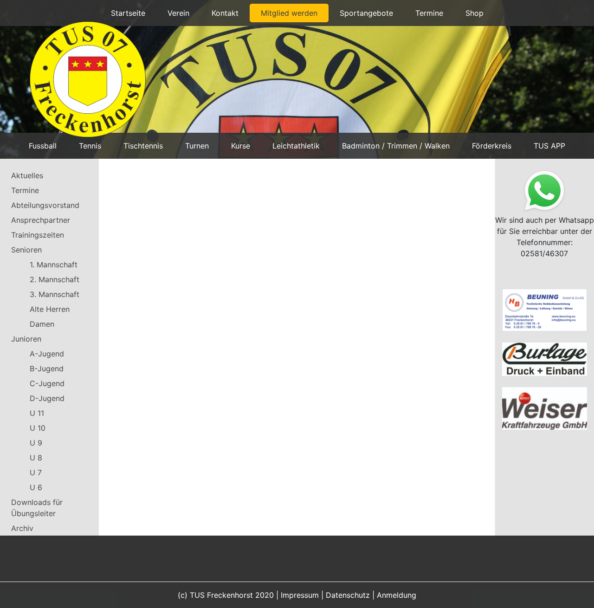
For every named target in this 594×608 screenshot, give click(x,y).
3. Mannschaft (54, 294)
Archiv (22, 528)
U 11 (37, 413)
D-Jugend (47, 398)
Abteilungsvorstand (45, 205)
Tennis (90, 145)
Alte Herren (50, 309)
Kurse (240, 145)
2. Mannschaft (54, 279)
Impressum (300, 595)
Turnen (197, 145)
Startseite (128, 13)
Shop (474, 13)
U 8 (36, 457)
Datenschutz (348, 595)
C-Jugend (47, 383)
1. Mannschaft (53, 264)
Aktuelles (27, 175)
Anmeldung (396, 595)
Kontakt (225, 13)
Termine (429, 13)
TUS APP (549, 145)
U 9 (36, 442)
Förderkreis (491, 145)
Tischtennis (143, 145)
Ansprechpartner (40, 220)
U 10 (37, 428)
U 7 (36, 472)
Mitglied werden (289, 13)
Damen (42, 324)
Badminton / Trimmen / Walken (396, 145)
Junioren (26, 338)
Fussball (43, 145)
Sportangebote (366, 13)
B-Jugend (47, 368)
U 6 (36, 487)
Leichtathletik (296, 145)
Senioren (26, 249)
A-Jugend (47, 353)
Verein (178, 13)
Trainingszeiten (37, 234)
